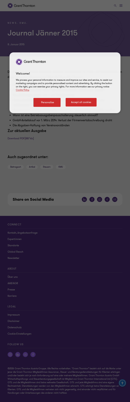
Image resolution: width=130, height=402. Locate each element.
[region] (65, 82)
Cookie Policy (22, 89)
